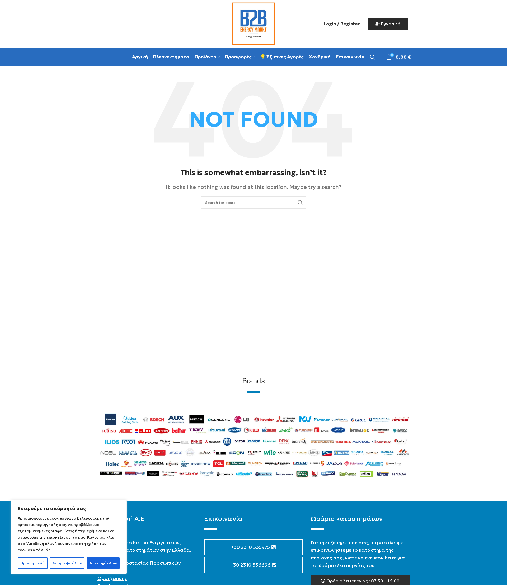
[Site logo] (253, 23)
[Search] (372, 57)
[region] (69, 537)
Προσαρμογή (32, 563)
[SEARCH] (300, 202)
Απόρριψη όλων (67, 563)
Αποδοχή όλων (103, 563)
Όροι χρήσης (112, 578)
